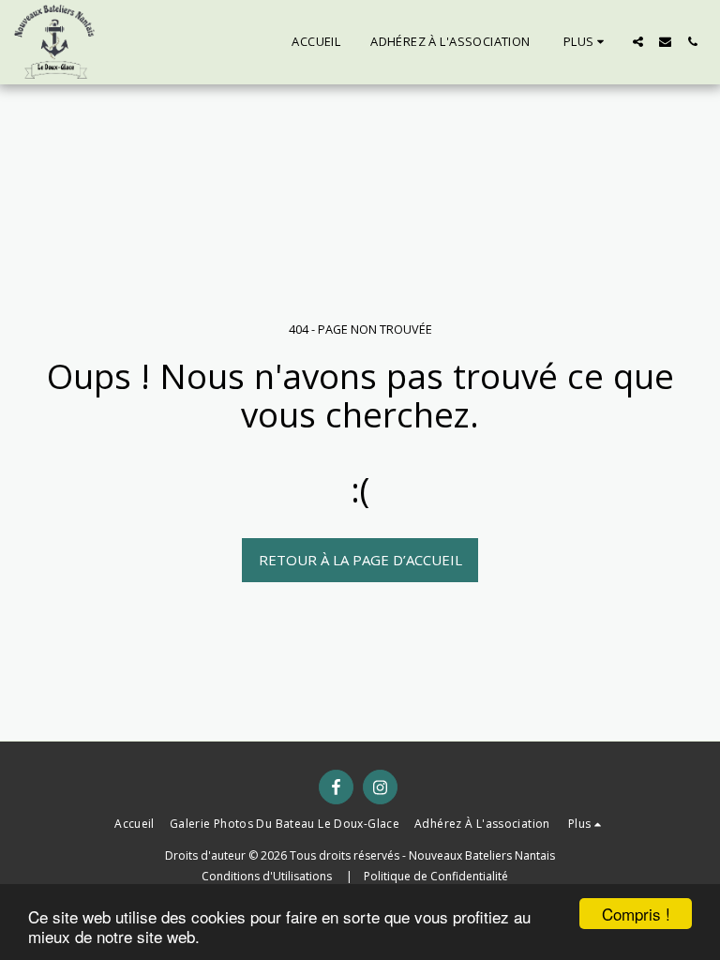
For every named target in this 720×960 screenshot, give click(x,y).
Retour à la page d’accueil (360, 559)
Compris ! (636, 913)
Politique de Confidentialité (436, 876)
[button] (638, 42)
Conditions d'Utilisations (268, 876)
